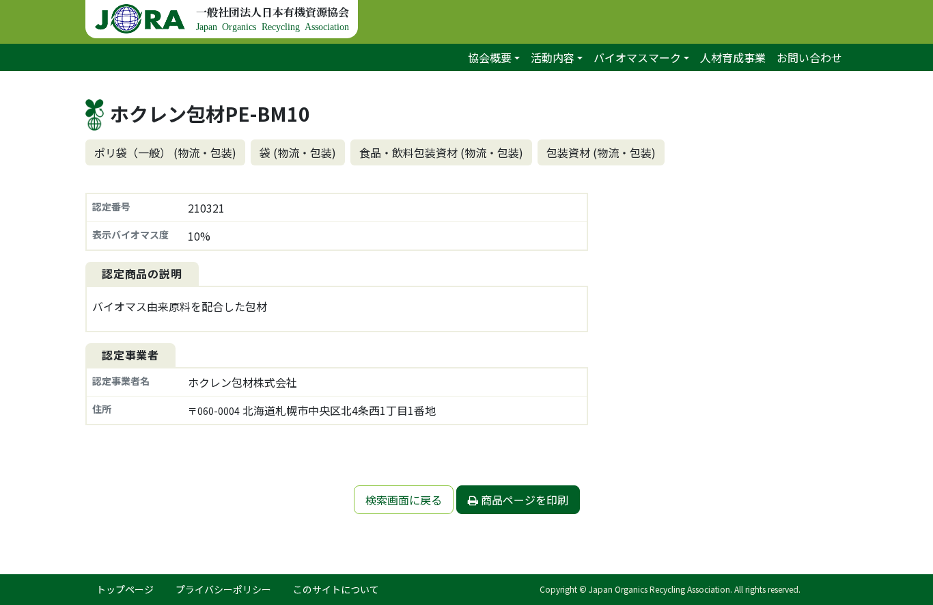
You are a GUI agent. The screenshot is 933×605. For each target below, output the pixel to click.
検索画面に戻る (403, 500)
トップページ (125, 589)
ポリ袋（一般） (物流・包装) (165, 152)
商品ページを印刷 (523, 500)
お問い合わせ (809, 57)
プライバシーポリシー (223, 589)
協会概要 (490, 57)
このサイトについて (336, 589)
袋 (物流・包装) (298, 152)
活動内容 (552, 57)
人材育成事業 (733, 57)
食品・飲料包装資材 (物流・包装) (441, 152)
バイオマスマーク (637, 57)
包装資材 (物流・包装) (601, 152)
